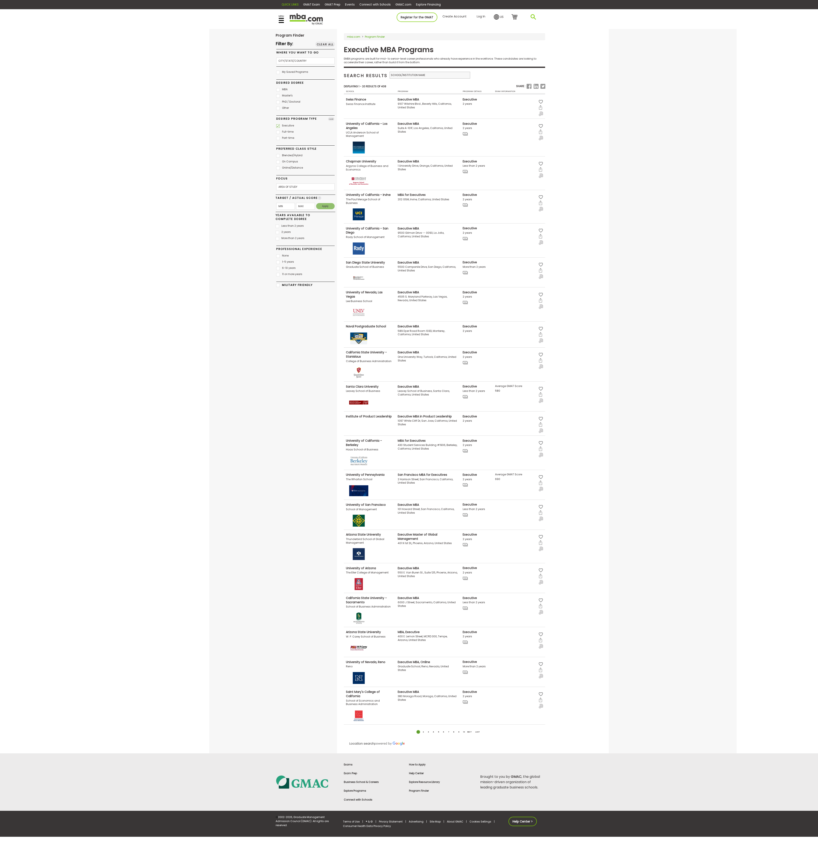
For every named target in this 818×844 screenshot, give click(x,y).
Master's (287, 95)
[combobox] (305, 60)
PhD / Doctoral (291, 101)
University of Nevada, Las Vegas (364, 294)
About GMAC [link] (455, 821)
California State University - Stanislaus (366, 354)
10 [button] (464, 732)
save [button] (541, 102)
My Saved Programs (295, 72)
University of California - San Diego (367, 230)
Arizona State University (363, 534)
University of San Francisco (366, 504)
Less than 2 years (292, 226)
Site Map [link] (435, 821)
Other (285, 108)
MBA (285, 89)
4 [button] (433, 732)
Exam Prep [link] (350, 773)
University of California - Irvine (368, 195)
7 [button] (448, 732)
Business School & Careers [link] (361, 782)
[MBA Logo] (306, 19)
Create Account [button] (454, 16)
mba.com (353, 37)
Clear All (325, 44)
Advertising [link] (416, 821)
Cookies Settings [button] (480, 821)
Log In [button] (481, 16)
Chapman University (361, 161)
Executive (288, 125)
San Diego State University (365, 262)
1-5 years (288, 262)
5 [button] (438, 732)
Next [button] (469, 732)
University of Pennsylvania (365, 475)
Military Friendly (297, 285)
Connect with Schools (375, 5)
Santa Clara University (362, 386)
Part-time (288, 138)
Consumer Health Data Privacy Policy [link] (367, 826)
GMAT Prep (332, 5)
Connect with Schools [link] (358, 799)
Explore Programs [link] (355, 790)
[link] (307, 782)
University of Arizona (361, 568)
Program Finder (375, 37)
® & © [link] (369, 821)
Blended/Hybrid (292, 155)
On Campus (290, 161)
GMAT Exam (311, 5)
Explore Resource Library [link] (424, 782)
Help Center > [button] (523, 821)
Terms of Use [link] (351, 821)
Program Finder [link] (419, 790)
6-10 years (289, 268)
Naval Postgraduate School (366, 326)
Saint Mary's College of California (363, 694)
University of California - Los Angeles (366, 126)
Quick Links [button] (290, 5)
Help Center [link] (416, 773)
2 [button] (423, 732)
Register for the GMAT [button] (417, 17)
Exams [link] (348, 764)
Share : (521, 86)
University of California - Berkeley (364, 442)
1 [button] (418, 732)
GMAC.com (403, 5)
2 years (286, 232)
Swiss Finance (356, 99)
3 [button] (428, 732)
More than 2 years (292, 238)
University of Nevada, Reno (365, 662)
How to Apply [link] (417, 764)
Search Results (365, 76)
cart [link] (515, 17)
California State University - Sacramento (366, 600)
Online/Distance (292, 167)
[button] (499, 17)
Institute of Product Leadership (369, 416)
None (285, 255)
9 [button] (458, 732)
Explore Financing (428, 5)
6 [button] (443, 732)
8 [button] (453, 732)
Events (350, 5)
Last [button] (477, 732)
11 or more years (292, 274)
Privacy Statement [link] (391, 821)
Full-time (288, 131)
